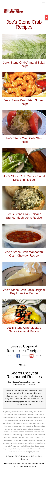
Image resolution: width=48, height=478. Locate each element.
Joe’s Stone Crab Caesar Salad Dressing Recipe (24, 177)
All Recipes (23, 365)
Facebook (24, 356)
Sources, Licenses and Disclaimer (26, 463)
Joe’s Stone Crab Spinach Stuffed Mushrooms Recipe (24, 215)
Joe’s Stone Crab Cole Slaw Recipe (24, 140)
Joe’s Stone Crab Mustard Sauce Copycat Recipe (24, 329)
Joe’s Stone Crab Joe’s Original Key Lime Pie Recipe (24, 291)
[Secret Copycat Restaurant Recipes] (23, 12)
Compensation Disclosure (27, 466)
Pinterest (37, 356)
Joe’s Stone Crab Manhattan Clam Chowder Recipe (24, 253)
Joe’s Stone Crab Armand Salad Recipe (24, 64)
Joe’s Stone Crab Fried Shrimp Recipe (24, 102)
